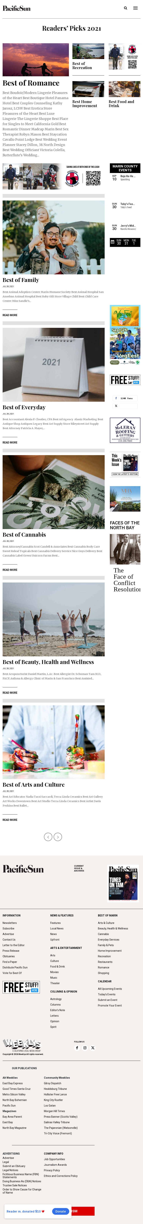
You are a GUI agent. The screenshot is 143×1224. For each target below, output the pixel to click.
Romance (103, 967)
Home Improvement (110, 950)
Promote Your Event (110, 1005)
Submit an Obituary (14, 1166)
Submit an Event (107, 999)
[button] (125, 8)
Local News (56, 928)
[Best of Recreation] (88, 51)
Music (53, 977)
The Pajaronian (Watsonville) (61, 1127)
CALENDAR (105, 981)
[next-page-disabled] (58, 837)
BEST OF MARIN (107, 915)
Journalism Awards (55, 1164)
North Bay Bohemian (15, 1100)
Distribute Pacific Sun (15, 967)
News (53, 934)
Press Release (11, 950)
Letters (54, 1015)
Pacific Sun (9, 1105)
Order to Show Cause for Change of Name (22, 1191)
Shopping (103, 973)
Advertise (8, 934)
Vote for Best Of (12, 973)
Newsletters (10, 922)
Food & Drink (57, 966)
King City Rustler (53, 1100)
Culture (54, 960)
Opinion (54, 1021)
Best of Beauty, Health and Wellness (48, 661)
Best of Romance (31, 82)
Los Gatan (50, 1105)
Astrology (56, 999)
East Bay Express (13, 1083)
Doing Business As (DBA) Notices (22, 1181)
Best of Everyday (24, 407)
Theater (55, 983)
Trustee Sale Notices (15, 1185)
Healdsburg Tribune (55, 1088)
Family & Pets (106, 945)
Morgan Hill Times (54, 1111)
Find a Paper (10, 961)
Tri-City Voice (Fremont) (58, 1133)
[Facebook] (77, 1048)
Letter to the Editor (14, 945)
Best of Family (21, 279)
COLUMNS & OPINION (63, 991)
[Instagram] (85, 1048)
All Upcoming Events (110, 988)
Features (55, 922)
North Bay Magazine (14, 1127)
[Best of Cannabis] (54, 492)
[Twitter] (93, 1048)
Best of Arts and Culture (34, 784)
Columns (55, 1004)
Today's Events (106, 994)
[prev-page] (48, 837)
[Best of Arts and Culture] (54, 742)
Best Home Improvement (84, 103)
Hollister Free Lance (55, 1094)
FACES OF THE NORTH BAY (125, 525)
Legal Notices (10, 1170)
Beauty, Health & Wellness (113, 928)
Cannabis (103, 934)
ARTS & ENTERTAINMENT (66, 947)
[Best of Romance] (36, 59)
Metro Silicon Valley (14, 1094)
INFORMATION (11, 915)
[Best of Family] (54, 237)
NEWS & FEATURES (62, 915)
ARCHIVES (79, 868)
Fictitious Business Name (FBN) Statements (21, 1176)
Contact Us (9, 939)
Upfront (54, 939)
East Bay (8, 1122)
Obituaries (9, 956)
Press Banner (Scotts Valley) (60, 1116)
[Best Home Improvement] (88, 89)
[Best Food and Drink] (125, 89)
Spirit (53, 1026)
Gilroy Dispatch (52, 1083)
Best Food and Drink (121, 103)
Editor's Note (57, 1010)
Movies (54, 972)
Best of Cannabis (24, 534)
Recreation (104, 956)
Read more (10, 315)
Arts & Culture (106, 922)
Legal (6, 1162)
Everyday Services (108, 939)
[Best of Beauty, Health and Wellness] (54, 619)
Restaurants (105, 961)
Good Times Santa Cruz (17, 1088)
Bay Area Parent (12, 1116)
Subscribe (8, 928)
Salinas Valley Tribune (57, 1122)
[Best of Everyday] (54, 365)
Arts (52, 955)
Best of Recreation (82, 65)
